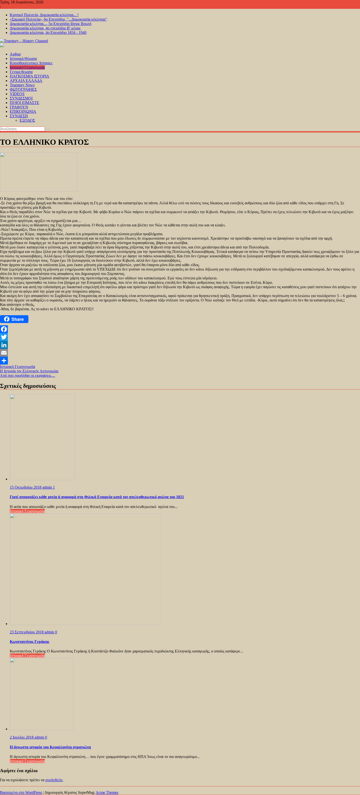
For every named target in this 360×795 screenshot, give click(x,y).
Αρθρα (15, 54)
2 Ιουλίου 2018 (22, 737)
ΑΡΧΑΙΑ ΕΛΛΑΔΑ (26, 80)
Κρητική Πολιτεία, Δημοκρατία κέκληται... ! (44, 15)
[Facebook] (180, 329)
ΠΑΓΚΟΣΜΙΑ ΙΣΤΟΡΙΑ (29, 76)
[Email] (180, 353)
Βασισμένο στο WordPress (21, 792)
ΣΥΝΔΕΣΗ (19, 116)
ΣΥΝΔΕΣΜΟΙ (21, 98)
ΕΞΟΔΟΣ (27, 120)
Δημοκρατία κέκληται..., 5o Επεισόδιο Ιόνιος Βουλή (50, 24)
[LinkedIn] (180, 345)
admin (47, 487)
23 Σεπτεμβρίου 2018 (27, 632)
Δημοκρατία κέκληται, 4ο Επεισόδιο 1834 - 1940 (48, 32)
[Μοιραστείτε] (180, 361)
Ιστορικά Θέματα (23, 58)
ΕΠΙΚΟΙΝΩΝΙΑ (23, 111)
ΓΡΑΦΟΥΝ (19, 107)
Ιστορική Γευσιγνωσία (27, 67)
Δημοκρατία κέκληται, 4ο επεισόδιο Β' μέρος (45, 28)
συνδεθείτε (54, 780)
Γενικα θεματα (21, 72)
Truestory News (22, 85)
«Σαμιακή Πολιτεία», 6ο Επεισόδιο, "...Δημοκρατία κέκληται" (58, 19)
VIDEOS (17, 94)
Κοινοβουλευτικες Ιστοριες (31, 63)
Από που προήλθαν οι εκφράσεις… (27, 375)
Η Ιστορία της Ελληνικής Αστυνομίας (29, 371)
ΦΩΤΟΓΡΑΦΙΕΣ (23, 89)
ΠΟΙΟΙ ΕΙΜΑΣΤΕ (24, 103)
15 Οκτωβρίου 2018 (26, 487)
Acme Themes (107, 792)
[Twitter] (180, 337)
